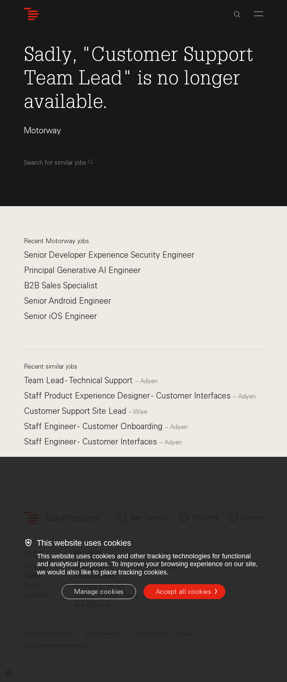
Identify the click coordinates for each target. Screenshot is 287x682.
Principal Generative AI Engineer (82, 270)
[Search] (237, 14)
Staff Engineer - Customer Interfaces (91, 442)
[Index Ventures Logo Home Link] (31, 14)
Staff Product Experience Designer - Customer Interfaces (128, 396)
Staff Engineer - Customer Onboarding (94, 426)
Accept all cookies (183, 591)
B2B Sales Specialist (61, 285)
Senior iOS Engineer (60, 316)
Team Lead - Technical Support (79, 380)
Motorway (42, 130)
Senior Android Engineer (67, 301)
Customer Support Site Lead (76, 411)
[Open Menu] (258, 14)
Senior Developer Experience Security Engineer (109, 255)
